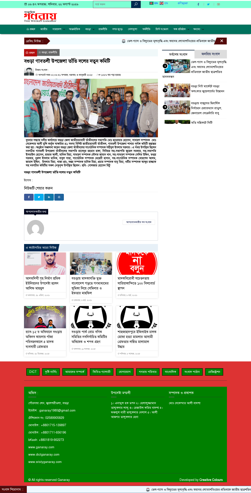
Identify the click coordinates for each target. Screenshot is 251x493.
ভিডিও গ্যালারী (101, 372)
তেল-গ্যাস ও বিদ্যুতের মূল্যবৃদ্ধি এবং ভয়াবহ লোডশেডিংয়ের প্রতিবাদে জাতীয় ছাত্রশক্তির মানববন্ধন (169, 41)
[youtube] (219, 4)
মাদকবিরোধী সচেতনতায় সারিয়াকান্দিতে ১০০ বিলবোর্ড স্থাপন (136, 283)
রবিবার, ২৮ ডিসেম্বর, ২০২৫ (38, 354)
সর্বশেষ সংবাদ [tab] (178, 54)
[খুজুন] (136, 4)
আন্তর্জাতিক (74, 29)
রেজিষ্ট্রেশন (214, 372)
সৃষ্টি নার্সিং (51, 372)
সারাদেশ (57, 29)
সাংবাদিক (170, 372)
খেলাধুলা (132, 29)
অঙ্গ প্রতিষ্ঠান (179, 29)
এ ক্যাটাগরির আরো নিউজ (41, 247)
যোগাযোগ (125, 372)
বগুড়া (88, 29)
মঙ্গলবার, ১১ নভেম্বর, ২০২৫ (84, 349)
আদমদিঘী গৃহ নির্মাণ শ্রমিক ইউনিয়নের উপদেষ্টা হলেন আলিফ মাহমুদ (43, 283)
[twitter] (209, 4)
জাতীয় (43, 29)
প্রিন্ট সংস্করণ (162, 29)
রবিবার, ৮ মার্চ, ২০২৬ (128, 295)
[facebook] (199, 4)
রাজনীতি (103, 29)
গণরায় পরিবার (148, 372)
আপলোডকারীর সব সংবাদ (138, 222)
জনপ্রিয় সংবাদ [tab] (211, 54)
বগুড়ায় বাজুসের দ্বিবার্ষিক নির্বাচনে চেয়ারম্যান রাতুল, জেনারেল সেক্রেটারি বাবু (206, 108)
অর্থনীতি (146, 29)
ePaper (183, 3)
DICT (33, 372)
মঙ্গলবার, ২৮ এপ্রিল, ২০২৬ (38, 295)
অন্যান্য (196, 29)
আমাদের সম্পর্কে (74, 372)
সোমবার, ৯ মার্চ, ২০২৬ (82, 300)
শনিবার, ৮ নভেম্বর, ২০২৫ (130, 354)
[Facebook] (29, 197)
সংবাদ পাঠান (192, 372)
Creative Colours (211, 480)
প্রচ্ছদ (32, 29)
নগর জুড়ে (118, 29)
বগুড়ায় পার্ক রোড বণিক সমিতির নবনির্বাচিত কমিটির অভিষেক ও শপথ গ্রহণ (89, 337)
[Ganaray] (40, 16)
